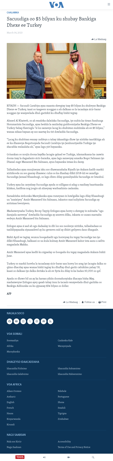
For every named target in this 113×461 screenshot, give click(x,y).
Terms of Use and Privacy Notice (74, 447)
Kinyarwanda (13, 419)
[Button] (98, 39)
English (10, 402)
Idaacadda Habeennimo (70, 374)
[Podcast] (37, 321)
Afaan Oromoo (14, 391)
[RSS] (50, 321)
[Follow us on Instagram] (23, 321)
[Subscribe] (43, 321)
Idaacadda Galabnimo (18, 374)
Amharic (11, 397)
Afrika (10, 346)
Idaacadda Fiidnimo (17, 369)
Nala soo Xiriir (14, 442)
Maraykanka (13, 352)
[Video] (68, 457)
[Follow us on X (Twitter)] (30, 321)
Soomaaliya (12, 340)
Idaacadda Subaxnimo (69, 369)
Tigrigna (62, 413)
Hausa (10, 413)
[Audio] (44, 457)
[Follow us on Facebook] (9, 321)
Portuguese (63, 397)
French (10, 408)
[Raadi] (93, 457)
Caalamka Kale (65, 340)
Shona (61, 402)
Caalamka (13, 12)
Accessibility (64, 442)
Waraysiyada (64, 346)
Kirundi (11, 425)
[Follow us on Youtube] (16, 321)
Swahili (61, 408)
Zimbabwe (63, 419)
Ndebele (62, 391)
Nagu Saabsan (14, 447)
